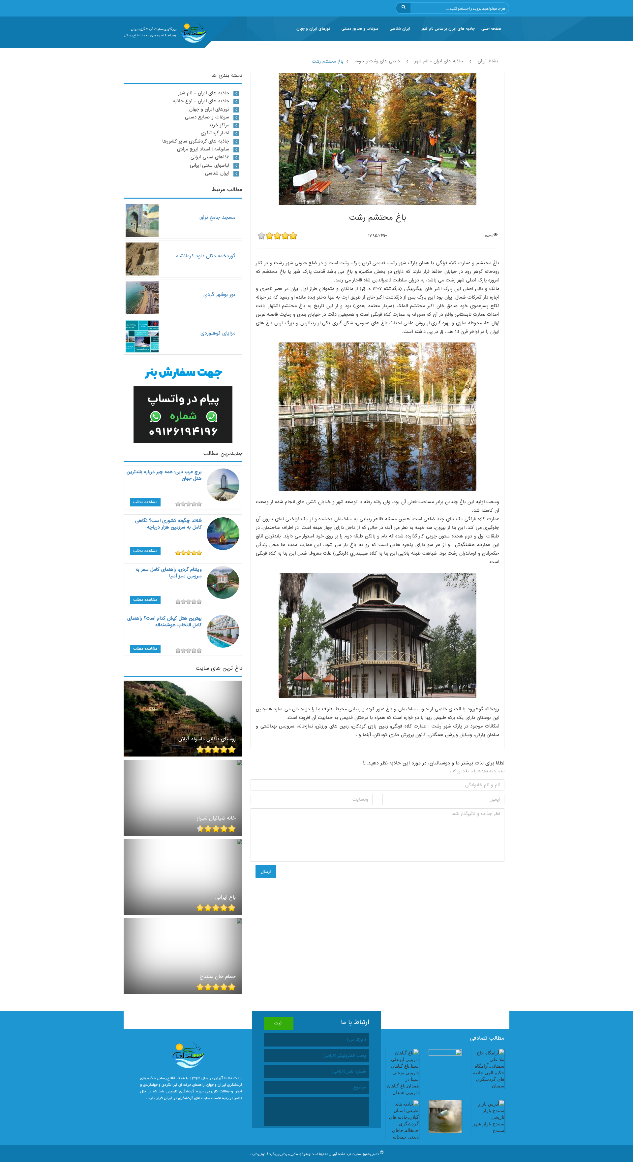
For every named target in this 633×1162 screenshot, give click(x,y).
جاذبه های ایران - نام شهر (203, 93)
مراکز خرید (219, 125)
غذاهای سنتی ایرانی (210, 157)
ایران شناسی (400, 29)
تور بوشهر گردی (219, 294)
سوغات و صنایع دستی (360, 29)
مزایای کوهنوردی (217, 333)
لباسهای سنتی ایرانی (209, 165)
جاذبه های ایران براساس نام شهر (448, 29)
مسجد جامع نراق (217, 217)
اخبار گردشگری (215, 133)
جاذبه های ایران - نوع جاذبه (201, 101)
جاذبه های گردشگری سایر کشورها (195, 141)
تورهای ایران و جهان (313, 29)
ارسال (266, 871)
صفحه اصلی (491, 29)
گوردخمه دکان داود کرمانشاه (205, 256)
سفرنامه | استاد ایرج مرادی (203, 149)
